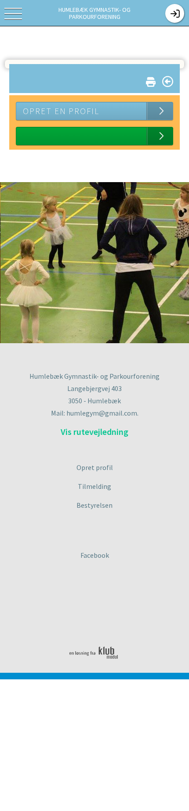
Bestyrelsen (94, 505)
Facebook (94, 555)
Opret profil (94, 467)
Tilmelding (94, 486)
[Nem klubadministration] (97, 664)
